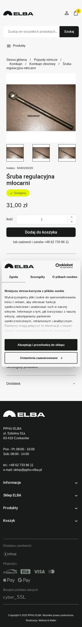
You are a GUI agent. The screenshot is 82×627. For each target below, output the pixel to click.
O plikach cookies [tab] (64, 277)
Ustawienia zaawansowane (39, 357)
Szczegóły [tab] (37, 277)
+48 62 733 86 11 (56, 242)
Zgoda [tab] (13, 277)
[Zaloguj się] (67, 13)
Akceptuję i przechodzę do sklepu (41, 344)
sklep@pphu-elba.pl (28, 469)
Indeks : (11, 168)
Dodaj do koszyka (41, 232)
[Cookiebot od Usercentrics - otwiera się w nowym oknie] (60, 265)
